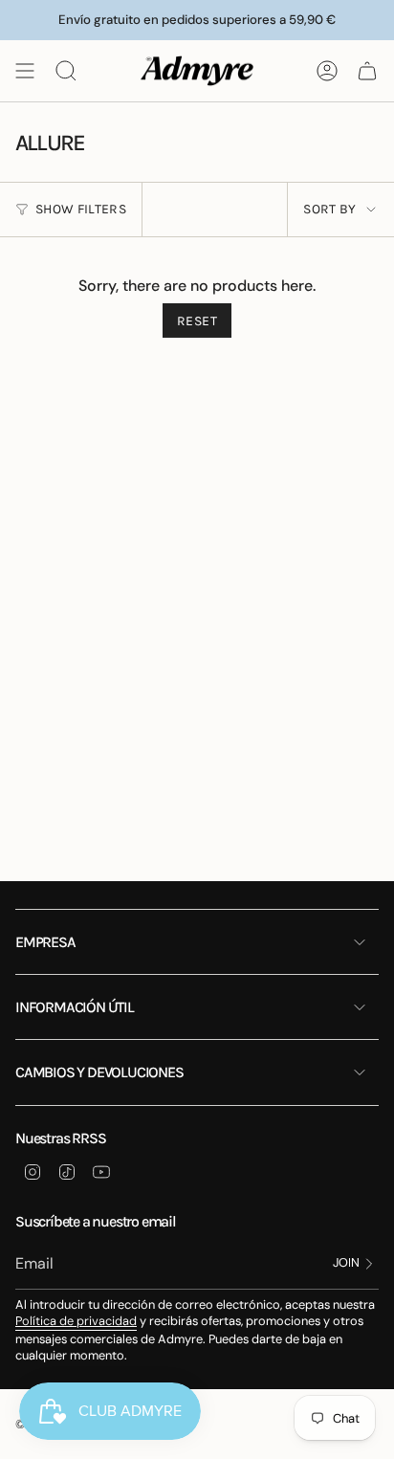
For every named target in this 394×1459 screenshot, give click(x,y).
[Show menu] (25, 71)
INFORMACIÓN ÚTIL (74, 1007)
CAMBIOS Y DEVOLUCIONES (99, 1072)
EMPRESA (45, 942)
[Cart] (367, 71)
